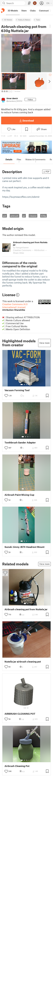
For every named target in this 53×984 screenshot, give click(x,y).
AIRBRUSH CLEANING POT (20, 713)
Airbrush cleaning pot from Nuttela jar (26, 609)
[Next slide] (49, 81)
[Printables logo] (3, 10)
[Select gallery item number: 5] (31, 384)
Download (28, 120)
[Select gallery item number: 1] (21, 384)
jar (24, 216)
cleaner (33, 216)
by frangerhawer (21, 247)
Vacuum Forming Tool (17, 390)
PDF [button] (48, 171)
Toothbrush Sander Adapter (20, 442)
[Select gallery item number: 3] (26, 384)
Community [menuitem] (45, 10)
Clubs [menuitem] (33, 10)
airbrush (14, 216)
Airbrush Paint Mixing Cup (19, 494)
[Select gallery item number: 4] (29, 384)
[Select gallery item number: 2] (24, 384)
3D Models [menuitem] (13, 10)
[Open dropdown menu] (50, 26)
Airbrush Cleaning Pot (17, 766)
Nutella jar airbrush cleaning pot (23, 661)
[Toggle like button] (6, 395)
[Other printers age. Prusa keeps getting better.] (26, 147)
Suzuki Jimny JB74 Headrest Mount (24, 547)
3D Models (8, 20)
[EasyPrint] (29, 3)
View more (44, 343)
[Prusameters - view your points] (35, 3)
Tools (38, 20)
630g (43, 216)
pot (4, 216)
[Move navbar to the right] (50, 10)
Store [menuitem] (24, 10)
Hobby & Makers (24, 20)
